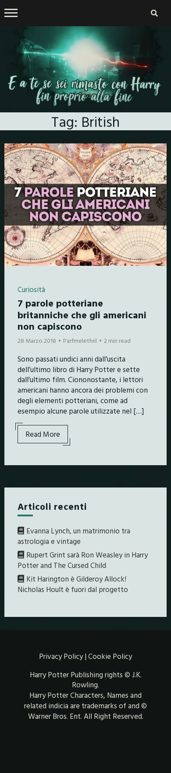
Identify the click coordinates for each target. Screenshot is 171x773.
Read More (42, 433)
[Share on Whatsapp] (14, 203)
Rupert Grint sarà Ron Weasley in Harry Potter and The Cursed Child (83, 560)
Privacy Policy (61, 656)
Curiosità (31, 289)
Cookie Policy (110, 656)
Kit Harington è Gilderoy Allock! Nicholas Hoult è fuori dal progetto (73, 584)
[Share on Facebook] (14, 155)
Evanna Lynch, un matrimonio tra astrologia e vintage (74, 536)
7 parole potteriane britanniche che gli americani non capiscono (82, 314)
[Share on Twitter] (14, 171)
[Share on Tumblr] (14, 187)
